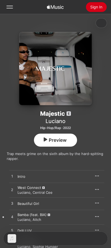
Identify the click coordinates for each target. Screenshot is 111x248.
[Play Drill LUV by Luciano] (12, 230)
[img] (55, 7)
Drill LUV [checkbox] (25, 230)
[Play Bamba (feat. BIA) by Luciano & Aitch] (12, 217)
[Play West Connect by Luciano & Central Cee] (12, 190)
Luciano (55, 121)
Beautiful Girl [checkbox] (28, 203)
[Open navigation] (10, 7)
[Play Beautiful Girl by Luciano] (12, 203)
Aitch (37, 219)
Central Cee (43, 192)
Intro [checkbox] (21, 176)
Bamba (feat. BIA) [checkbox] (32, 214)
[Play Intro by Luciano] (12, 176)
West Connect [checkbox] (29, 187)
